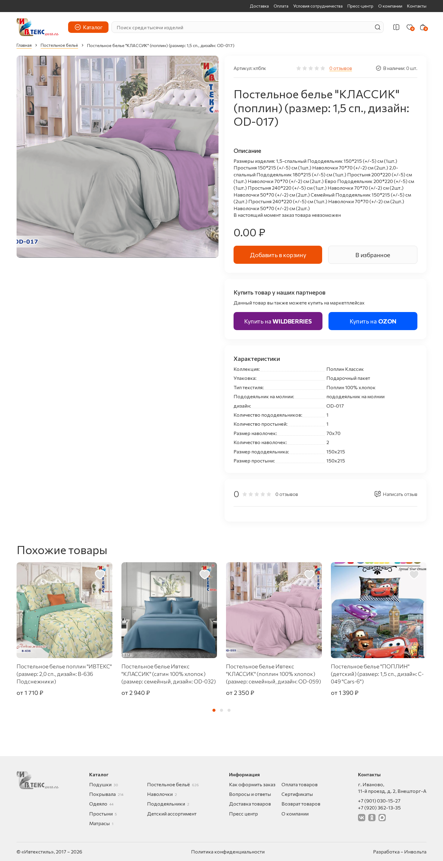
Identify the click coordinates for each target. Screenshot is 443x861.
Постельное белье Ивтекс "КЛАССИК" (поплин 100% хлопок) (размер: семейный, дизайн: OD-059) (273, 674)
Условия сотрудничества (318, 5)
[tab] (213, 710)
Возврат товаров (300, 803)
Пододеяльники (168, 803)
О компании (390, 5)
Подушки (103, 784)
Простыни (103, 813)
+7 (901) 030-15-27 (379, 800)
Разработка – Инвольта (399, 851)
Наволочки (162, 794)
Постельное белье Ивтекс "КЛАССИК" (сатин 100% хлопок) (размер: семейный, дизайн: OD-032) (168, 674)
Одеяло (101, 803)
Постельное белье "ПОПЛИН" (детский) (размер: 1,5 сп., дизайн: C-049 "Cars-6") (377, 674)
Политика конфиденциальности (228, 851)
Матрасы (101, 823)
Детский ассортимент (171, 813)
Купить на (278, 321)
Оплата (281, 5)
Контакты (416, 5)
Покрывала (106, 794)
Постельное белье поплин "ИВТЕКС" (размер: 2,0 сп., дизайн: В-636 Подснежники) (64, 674)
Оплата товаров (299, 784)
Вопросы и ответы (250, 794)
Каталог (92, 27)
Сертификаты (297, 794)
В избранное (372, 254)
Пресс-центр (360, 5)
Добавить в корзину (278, 254)
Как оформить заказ (252, 784)
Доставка (259, 5)
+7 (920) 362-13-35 (379, 807)
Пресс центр (243, 813)
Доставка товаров (250, 803)
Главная (24, 45)
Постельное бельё (59, 45)
